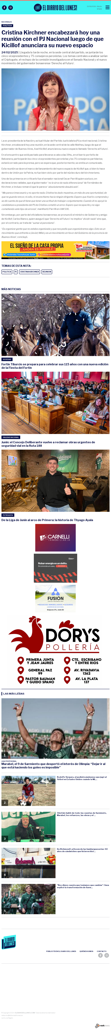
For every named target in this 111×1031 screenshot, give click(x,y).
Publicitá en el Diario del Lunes (61, 951)
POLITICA (6, 272)
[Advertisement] (55, 988)
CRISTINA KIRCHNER (29, 272)
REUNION (46, 272)
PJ (16, 272)
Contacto (101, 951)
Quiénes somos (86, 951)
